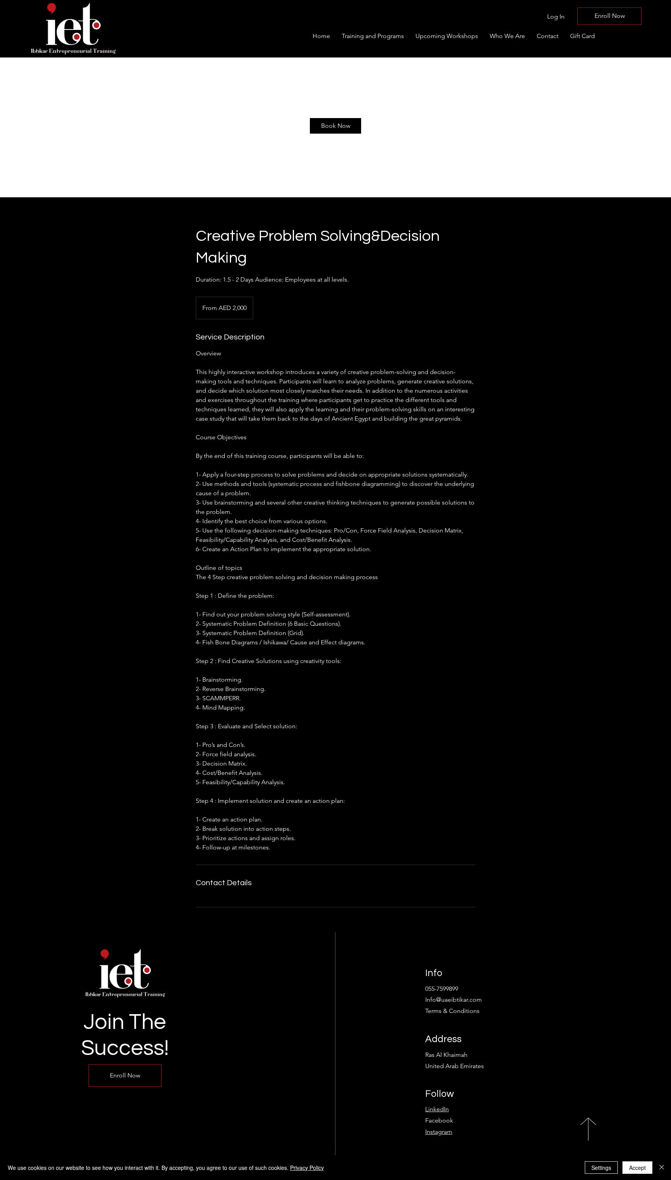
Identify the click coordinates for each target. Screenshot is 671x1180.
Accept (637, 1167)
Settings (601, 1167)
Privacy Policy (307, 1167)
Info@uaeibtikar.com (453, 999)
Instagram (438, 1131)
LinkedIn (437, 1109)
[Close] (661, 1167)
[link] (335, 126)
